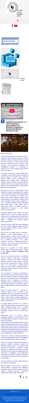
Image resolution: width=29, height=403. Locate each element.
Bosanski (20, 10)
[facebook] (12, 26)
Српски (19, 12)
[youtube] (15, 26)
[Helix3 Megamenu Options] (17, 20)
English (19, 16)
